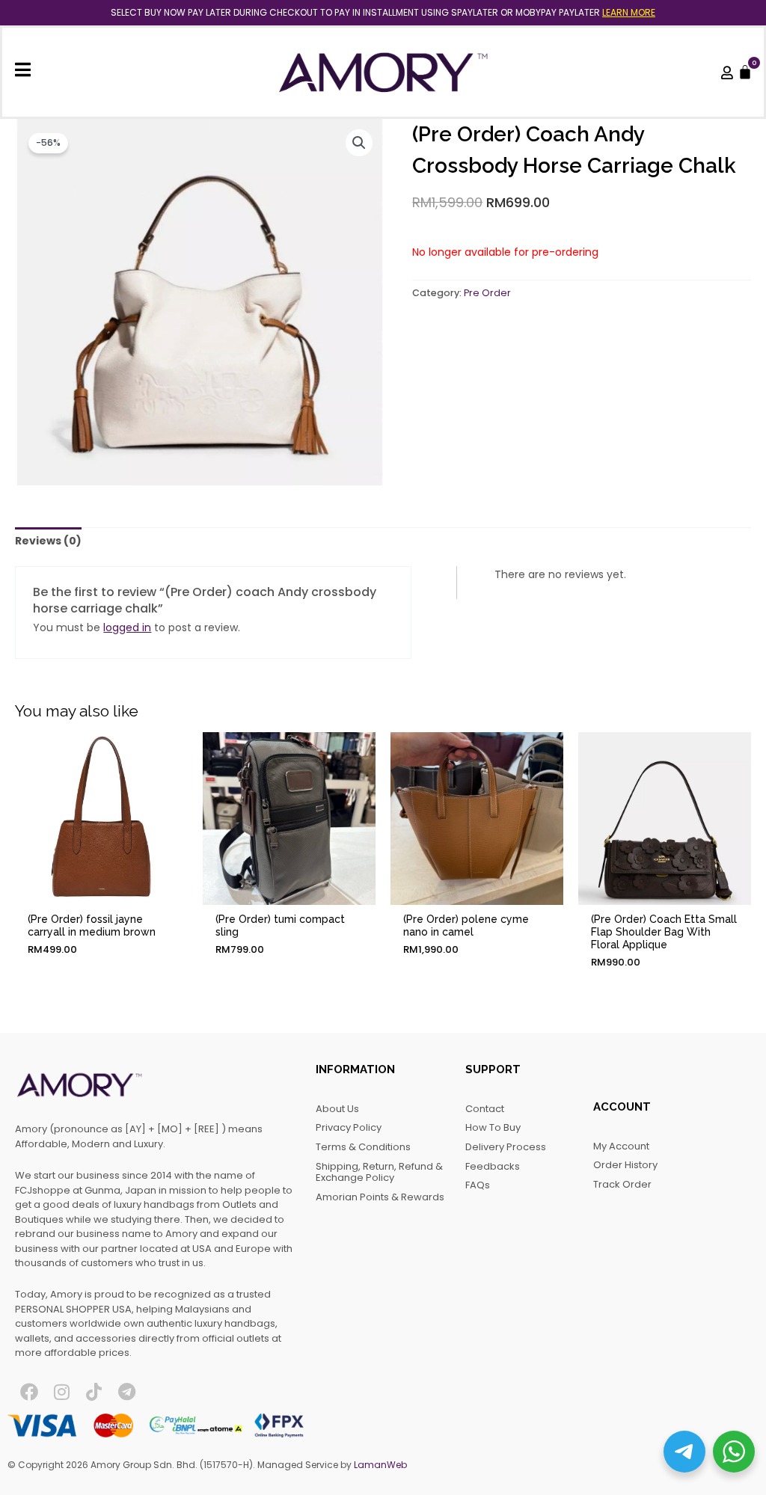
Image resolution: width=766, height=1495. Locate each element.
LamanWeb (380, 1464)
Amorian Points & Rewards (380, 1197)
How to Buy (493, 1127)
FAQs (477, 1185)
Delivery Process (505, 1147)
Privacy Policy (349, 1127)
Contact (484, 1109)
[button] (359, 142)
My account (621, 1146)
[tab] (48, 541)
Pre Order (487, 292)
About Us (337, 1109)
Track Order (622, 1184)
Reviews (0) (48, 540)
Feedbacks (492, 1166)
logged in (127, 627)
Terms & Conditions (363, 1147)
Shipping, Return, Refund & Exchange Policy (379, 1172)
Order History (625, 1165)
